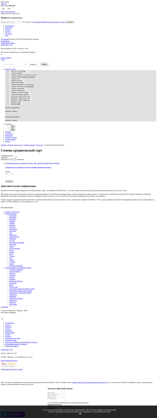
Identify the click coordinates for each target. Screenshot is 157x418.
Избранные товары (8, 43)
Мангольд (13, 235)
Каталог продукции (18, 71)
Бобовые (12, 219)
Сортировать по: (7, 155)
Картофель (13, 229)
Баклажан (12, 216)
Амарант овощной (16, 269)
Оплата (7, 32)
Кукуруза (39, 145)
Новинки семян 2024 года (20, 100)
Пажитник (13, 300)
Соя (10, 258)
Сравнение (5, 41)
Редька (11, 252)
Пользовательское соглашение (16, 344)
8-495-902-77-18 (6, 45)
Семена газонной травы (19, 92)
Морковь (12, 239)
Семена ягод (15, 79)
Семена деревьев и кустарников (22, 84)
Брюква (12, 221)
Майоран (12, 296)
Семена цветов (16, 81)
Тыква (11, 264)
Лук (10, 233)
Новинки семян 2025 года (20, 98)
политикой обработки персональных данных (49, 22)
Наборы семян (16, 102)
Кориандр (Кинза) (16, 281)
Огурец (12, 241)
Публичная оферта (12, 346)
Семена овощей (16, 73)
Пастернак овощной (16, 243)
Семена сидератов (17, 88)
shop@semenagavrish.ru (9, 361)
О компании (9, 26)
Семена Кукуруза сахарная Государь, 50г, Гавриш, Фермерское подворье (28, 167)
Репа (11, 254)
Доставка (8, 33)
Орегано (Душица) (16, 298)
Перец (11, 246)
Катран (12, 277)
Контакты (8, 28)
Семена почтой (10, 340)
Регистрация (10, 12)
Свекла (12, 256)
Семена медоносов (18, 90)
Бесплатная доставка (12, 338)
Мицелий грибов (17, 82)
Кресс (11, 285)
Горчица (12, 275)
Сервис (7, 30)
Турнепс (12, 262)
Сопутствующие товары (20, 94)
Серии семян (15, 104)
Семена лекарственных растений (23, 77)
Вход (2, 12)
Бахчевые (12, 217)
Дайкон (12, 223)
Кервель (12, 279)
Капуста (12, 227)
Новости (8, 327)
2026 (12, 130)
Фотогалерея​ (9, 332)
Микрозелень (14, 237)
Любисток (13, 294)
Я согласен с (44, 22)
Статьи (7, 329)
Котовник (13, 283)
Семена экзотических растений (22, 86)
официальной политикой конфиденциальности (89, 382)
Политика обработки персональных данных (21, 342)
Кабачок (12, 225)
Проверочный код (54, 404)
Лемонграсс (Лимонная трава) (20, 293)
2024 (12, 126)
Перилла (12, 302)
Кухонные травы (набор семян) (20, 291)
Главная (4, 145)
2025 (12, 128)
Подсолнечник (14, 248)
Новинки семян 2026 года (20, 96)
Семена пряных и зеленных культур (24, 75)
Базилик (12, 273)
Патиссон (12, 244)
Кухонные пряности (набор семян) (21, 289)
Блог (7, 35)
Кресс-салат (13, 287)
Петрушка (13, 304)
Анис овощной (14, 271)
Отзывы (8, 336)
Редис (11, 250)
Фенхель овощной (16, 266)
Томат (11, 260)
